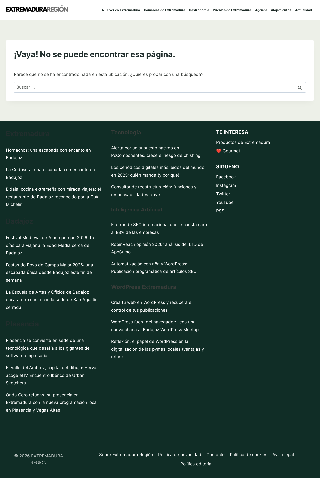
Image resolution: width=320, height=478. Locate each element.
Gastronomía (199, 10)
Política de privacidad (180, 454)
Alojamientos (281, 10)
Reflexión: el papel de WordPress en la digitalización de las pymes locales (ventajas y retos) (157, 349)
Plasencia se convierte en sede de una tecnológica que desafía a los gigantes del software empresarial (48, 348)
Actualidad (303, 10)
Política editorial (196, 463)
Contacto (215, 454)
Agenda (261, 10)
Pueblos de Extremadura (232, 10)
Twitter (223, 193)
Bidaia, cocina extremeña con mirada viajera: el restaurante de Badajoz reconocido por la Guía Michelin (53, 197)
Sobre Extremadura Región (126, 454)
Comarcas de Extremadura (165, 10)
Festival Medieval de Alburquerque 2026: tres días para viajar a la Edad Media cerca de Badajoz (52, 245)
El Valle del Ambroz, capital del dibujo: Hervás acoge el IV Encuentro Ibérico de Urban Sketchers (52, 375)
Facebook (226, 176)
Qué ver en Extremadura (121, 10)
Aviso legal (283, 454)
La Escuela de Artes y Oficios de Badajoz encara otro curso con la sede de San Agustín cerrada (52, 300)
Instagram (226, 185)
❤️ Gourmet (228, 150)
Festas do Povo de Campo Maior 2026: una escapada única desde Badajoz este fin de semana (49, 272)
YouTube (225, 202)
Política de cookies (249, 454)
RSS (220, 210)
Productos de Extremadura (243, 142)
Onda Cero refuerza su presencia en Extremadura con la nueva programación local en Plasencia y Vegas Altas (52, 402)
